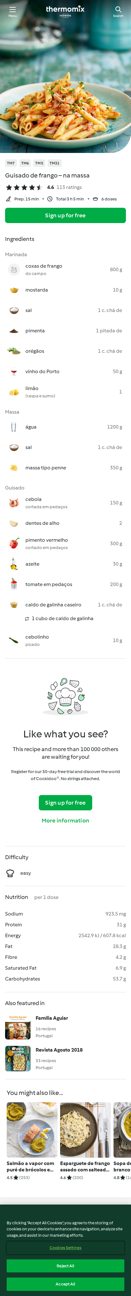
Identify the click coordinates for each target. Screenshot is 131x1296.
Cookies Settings (65, 1247)
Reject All (65, 1265)
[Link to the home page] (65, 11)
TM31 (55, 163)
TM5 (39, 163)
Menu (13, 16)
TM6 (25, 163)
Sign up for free (65, 215)
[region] (65, 1250)
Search (118, 16)
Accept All (65, 1284)
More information (65, 820)
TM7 (11, 163)
